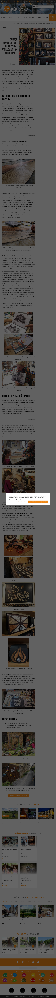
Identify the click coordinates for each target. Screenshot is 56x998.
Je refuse (33, 502)
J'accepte (43, 502)
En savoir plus (22, 502)
